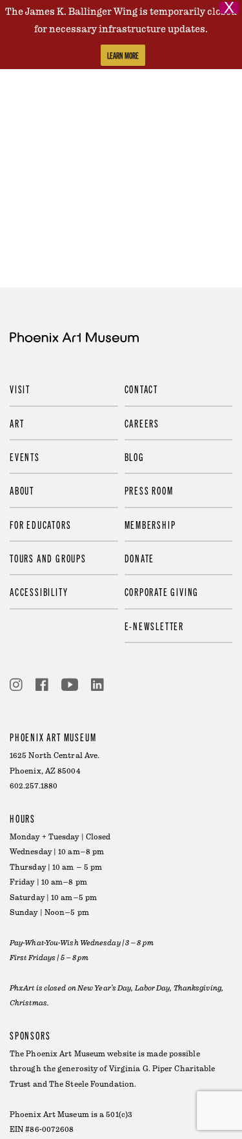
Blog (135, 456)
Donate (140, 557)
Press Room (149, 490)
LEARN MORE (123, 55)
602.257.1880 (33, 786)
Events (25, 456)
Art (17, 422)
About (22, 490)
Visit (20, 388)
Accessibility (39, 591)
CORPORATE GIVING (162, 591)
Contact (142, 388)
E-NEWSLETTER (155, 625)
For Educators (40, 524)
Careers (142, 422)
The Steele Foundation (91, 1084)
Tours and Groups (48, 557)
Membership (150, 524)
